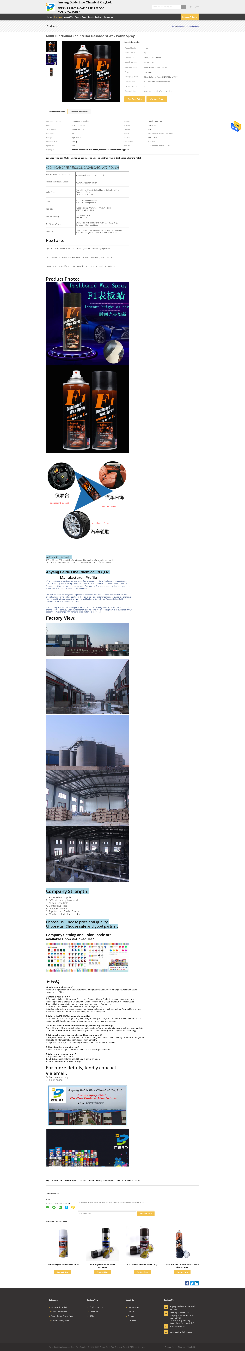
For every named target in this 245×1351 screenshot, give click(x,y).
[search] (183, 7)
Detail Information (57, 111)
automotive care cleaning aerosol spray (97, 1180)
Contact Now (157, 99)
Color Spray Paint (59, 1311)
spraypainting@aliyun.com (178, 1332)
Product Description (80, 111)
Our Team (132, 1320)
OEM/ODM (95, 1311)
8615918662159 (63, 1203)
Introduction (133, 1307)
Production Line (97, 1307)
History (131, 1311)
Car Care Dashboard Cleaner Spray (142, 1264)
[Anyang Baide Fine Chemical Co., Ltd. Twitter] (192, 1283)
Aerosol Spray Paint (60, 1307)
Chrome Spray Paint (60, 1320)
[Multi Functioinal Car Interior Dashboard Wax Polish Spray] (51, 46)
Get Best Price (135, 99)
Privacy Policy (170, 1347)
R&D (92, 1316)
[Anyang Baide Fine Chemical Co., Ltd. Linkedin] (196, 1283)
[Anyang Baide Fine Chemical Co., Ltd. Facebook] (187, 1283)
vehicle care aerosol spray (128, 1180)
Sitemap (181, 1347)
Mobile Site (192, 1347)
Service (131, 1316)
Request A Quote (189, 17)
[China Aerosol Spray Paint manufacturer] (50, 7)
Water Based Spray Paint (62, 1316)
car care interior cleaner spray (64, 1180)
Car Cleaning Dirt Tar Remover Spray (63, 1264)
